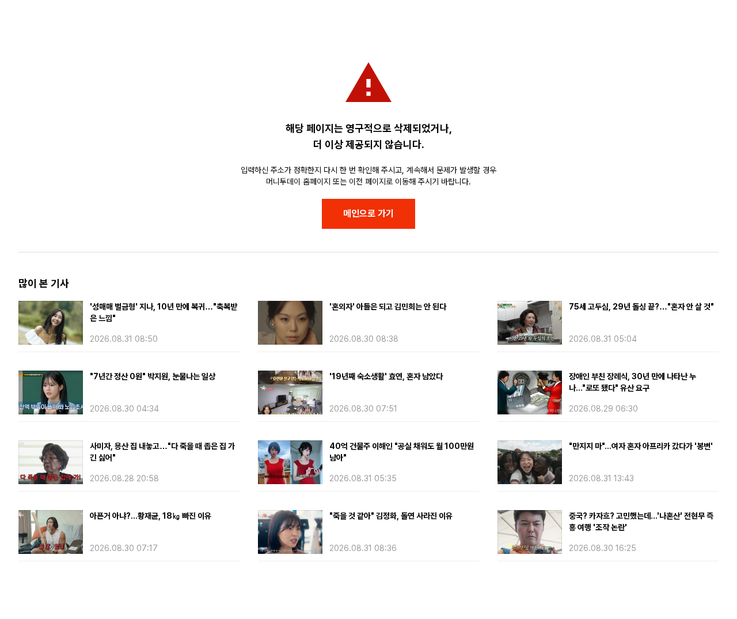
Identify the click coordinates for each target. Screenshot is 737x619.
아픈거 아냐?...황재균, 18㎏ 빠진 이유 (150, 515)
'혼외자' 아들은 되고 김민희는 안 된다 (387, 306)
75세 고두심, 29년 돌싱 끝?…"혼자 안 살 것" (641, 306)
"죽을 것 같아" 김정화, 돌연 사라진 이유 (391, 515)
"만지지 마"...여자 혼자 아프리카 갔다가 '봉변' (641, 446)
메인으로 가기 (368, 213)
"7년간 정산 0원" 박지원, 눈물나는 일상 (152, 376)
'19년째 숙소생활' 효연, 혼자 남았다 (386, 376)
